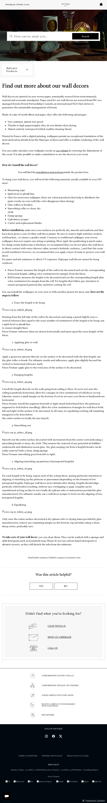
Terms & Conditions (28, 756)
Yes (41, 586)
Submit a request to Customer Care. (65, 557)
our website (62, 150)
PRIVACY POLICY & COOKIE (78, 756)
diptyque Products (11, 69)
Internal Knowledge (52, 756)
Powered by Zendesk (95, 800)
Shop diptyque (10, 4)
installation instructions (49, 172)
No (66, 586)
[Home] (101, 5)
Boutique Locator (23, 4)
